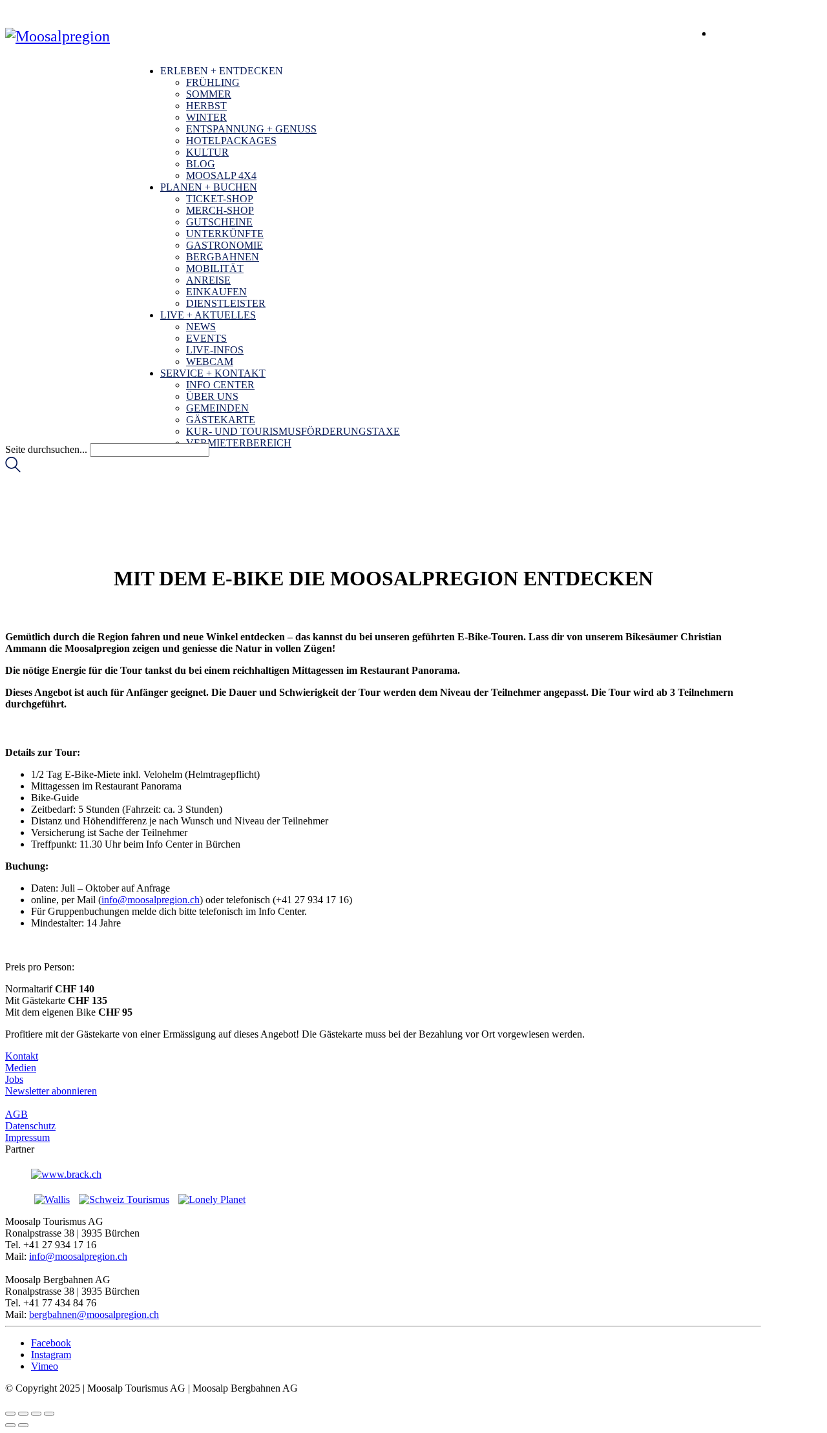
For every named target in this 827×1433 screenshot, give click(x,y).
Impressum (27, 1137)
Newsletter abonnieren (51, 1090)
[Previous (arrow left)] (10, 1425)
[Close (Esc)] (10, 1414)
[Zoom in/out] (49, 1414)
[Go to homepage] (57, 36)
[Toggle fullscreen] (36, 1414)
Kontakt (21, 1056)
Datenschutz (30, 1125)
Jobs (14, 1079)
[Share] (23, 1414)
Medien (20, 1067)
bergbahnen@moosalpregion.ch (94, 1314)
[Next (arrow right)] (23, 1425)
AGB (16, 1114)
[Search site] (13, 468)
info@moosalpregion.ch (150, 899)
